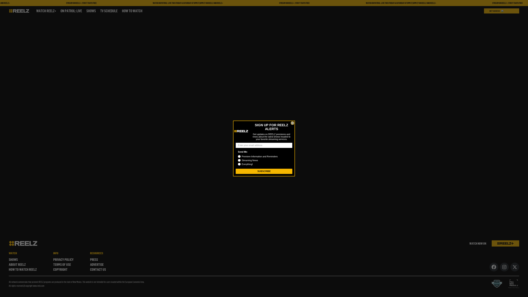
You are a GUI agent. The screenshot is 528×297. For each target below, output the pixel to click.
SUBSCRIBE (264, 171)
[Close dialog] (292, 123)
